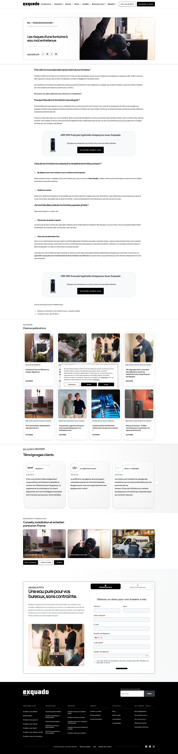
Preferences (72, 384)
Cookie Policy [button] (104, 377)
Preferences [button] (96, 379)
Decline (89, 384)
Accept (106, 384)
